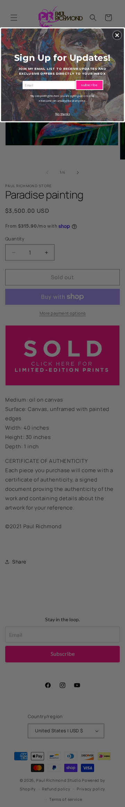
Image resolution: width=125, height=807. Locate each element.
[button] (117, 35)
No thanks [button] (62, 114)
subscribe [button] (89, 85)
